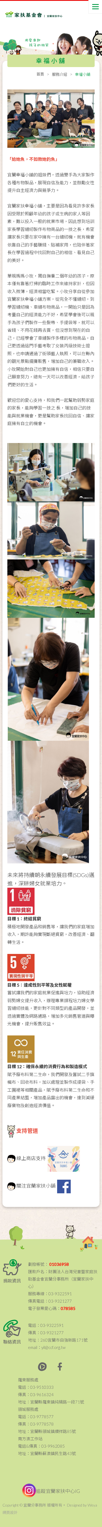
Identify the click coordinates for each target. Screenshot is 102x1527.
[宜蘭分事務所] (26, 11)
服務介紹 (59, 74)
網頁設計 (10, 1512)
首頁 (40, 74)
